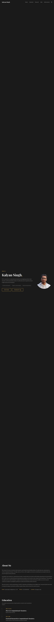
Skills (41, 2)
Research (37, 2)
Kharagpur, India (38, 589)
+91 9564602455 (26, 589)
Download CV (17, 289)
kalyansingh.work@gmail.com (10, 589)
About (26, 2)
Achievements (47, 2)
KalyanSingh (6, 2)
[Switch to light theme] (51, 2)
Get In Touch (6, 289)
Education (31, 2)
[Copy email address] (17, 589)
